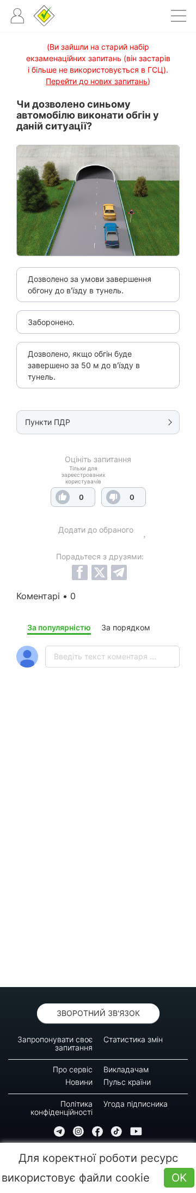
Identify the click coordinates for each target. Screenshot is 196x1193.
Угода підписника (135, 1104)
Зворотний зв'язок (98, 1013)
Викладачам (126, 1069)
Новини (79, 1082)
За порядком (125, 627)
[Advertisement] (98, 856)
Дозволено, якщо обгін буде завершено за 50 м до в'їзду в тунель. (84, 365)
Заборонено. (51, 322)
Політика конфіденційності (61, 1108)
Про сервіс (73, 1069)
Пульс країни (127, 1082)
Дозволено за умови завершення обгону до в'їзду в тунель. (89, 284)
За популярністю (59, 627)
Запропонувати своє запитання (55, 1043)
